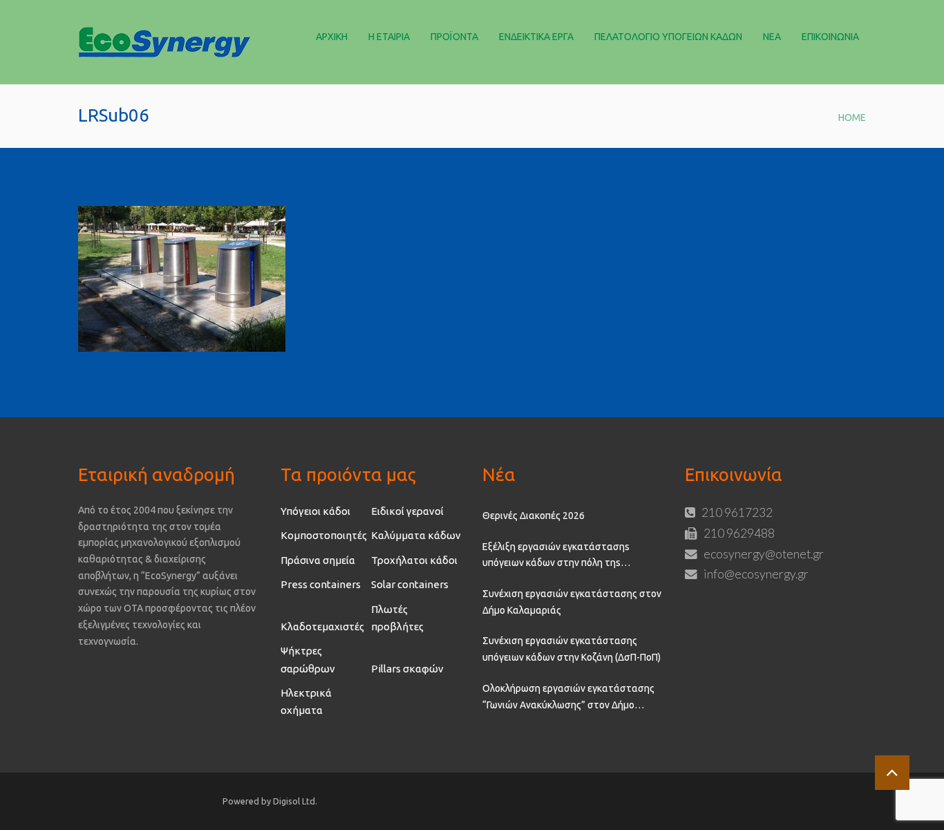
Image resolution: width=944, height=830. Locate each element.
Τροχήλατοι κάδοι (414, 560)
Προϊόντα (454, 36)
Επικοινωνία (830, 36)
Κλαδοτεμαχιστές (322, 626)
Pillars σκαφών (407, 669)
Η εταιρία (389, 36)
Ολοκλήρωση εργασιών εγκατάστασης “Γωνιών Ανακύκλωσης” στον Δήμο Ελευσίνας (568, 698)
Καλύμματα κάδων (416, 535)
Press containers (321, 584)
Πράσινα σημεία (318, 560)
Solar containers (410, 584)
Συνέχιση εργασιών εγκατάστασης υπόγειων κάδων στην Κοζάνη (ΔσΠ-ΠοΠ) (571, 649)
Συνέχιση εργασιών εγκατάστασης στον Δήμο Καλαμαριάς (571, 602)
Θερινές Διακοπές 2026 (533, 515)
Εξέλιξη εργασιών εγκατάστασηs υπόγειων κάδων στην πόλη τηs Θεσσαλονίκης (556, 556)
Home (852, 117)
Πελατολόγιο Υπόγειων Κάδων (668, 36)
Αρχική (332, 36)
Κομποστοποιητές (324, 535)
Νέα (772, 36)
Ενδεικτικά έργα (536, 36)
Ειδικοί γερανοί (407, 511)
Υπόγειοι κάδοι (315, 511)
